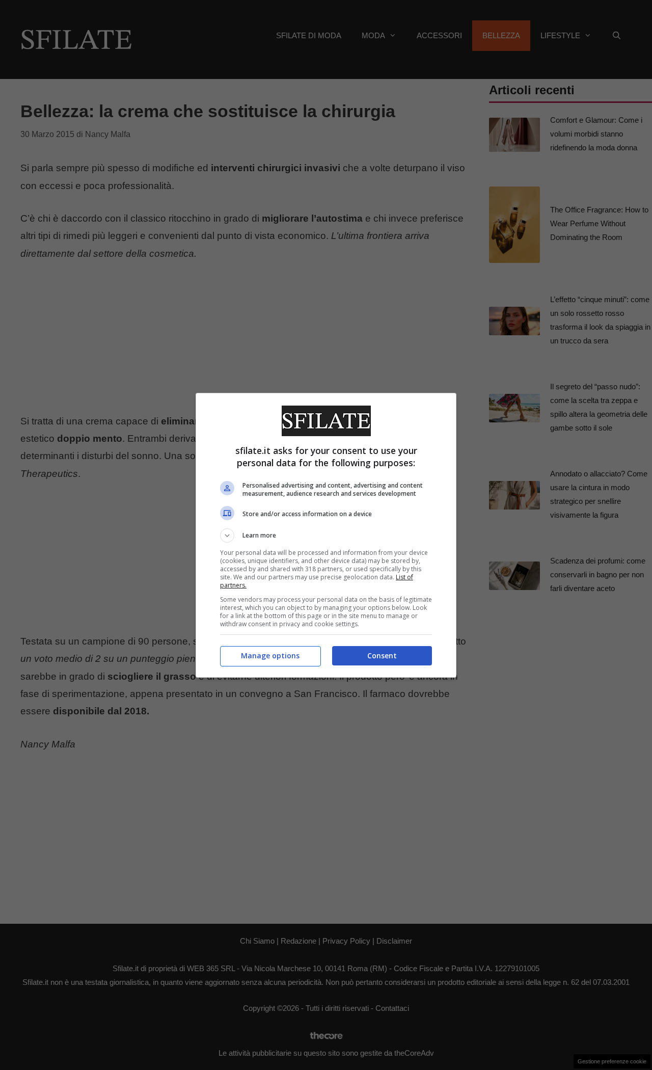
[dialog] (326, 535)
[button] (326, 535)
